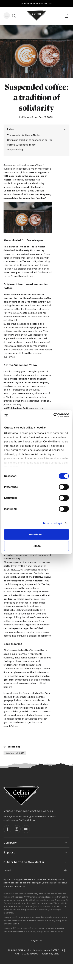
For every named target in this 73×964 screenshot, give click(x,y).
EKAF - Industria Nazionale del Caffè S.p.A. (41, 950)
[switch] (64, 487)
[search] (14, 15)
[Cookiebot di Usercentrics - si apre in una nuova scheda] (53, 415)
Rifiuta (36, 545)
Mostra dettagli (52, 523)
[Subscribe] (65, 870)
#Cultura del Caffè (15, 753)
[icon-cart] (65, 15)
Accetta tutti (36, 534)
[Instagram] (17, 829)
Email (8, 870)
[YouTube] (26, 829)
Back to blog (14, 746)
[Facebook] (7, 829)
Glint (56, 953)
